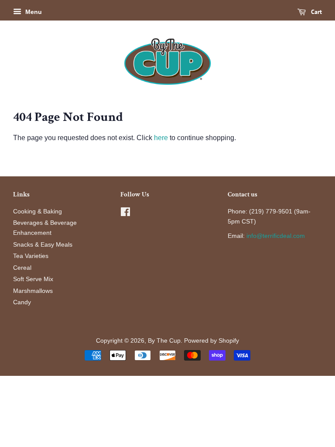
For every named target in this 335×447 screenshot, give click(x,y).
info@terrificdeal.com (275, 236)
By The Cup (164, 340)
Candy (22, 302)
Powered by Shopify (211, 340)
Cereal (22, 268)
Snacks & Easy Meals (42, 244)
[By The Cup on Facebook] (125, 213)
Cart (315, 12)
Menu (33, 11)
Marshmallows (33, 291)
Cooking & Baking (37, 211)
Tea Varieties (30, 256)
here (161, 137)
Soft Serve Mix (33, 279)
